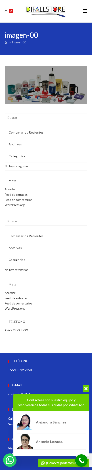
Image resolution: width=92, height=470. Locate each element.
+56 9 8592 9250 (20, 370)
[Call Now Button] (81, 460)
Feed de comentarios (18, 200)
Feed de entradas (16, 194)
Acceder (10, 189)
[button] (10, 460)
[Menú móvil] (85, 11)
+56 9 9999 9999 (16, 330)
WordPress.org (15, 205)
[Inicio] (6, 42)
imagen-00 (19, 42)
